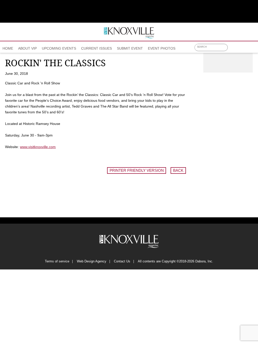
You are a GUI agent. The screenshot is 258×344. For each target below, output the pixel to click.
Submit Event (130, 48)
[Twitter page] (239, 49)
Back (178, 170)
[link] (8, 46)
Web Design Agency (91, 261)
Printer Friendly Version (137, 170)
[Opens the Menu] (253, 47)
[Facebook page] (232, 49)
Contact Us (122, 261)
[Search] (225, 48)
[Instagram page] (245, 49)
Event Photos (161, 48)
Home (8, 48)
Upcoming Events (59, 48)
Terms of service (57, 261)
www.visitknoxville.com (38, 147)
